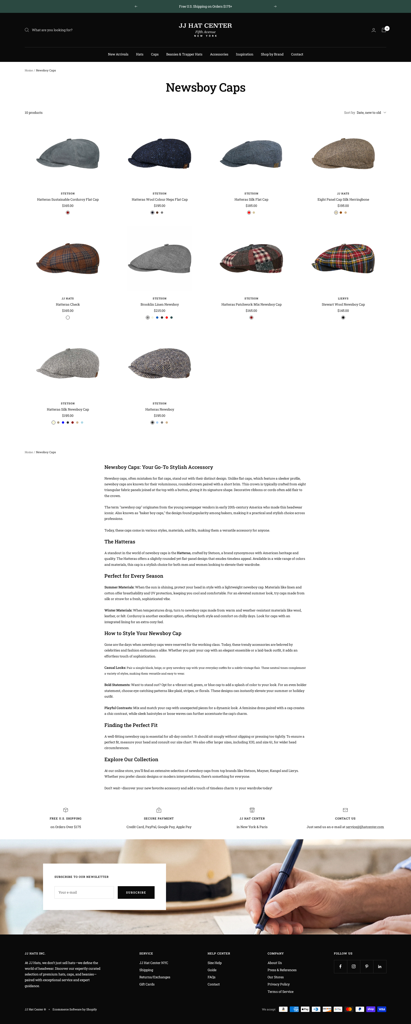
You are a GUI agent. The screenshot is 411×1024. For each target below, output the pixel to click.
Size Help (215, 962)
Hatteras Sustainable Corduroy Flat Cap (68, 199)
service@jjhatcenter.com (365, 827)
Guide (212, 970)
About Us (275, 962)
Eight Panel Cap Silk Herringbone (343, 199)
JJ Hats (343, 193)
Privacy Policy (279, 984)
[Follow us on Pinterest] (366, 966)
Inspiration (244, 54)
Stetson (68, 193)
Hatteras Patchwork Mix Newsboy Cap (251, 304)
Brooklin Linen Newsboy (160, 304)
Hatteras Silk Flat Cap (251, 199)
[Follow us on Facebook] (340, 966)
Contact (297, 54)
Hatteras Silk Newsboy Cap (68, 409)
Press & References (282, 970)
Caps (155, 54)
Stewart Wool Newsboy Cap (343, 304)
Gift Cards (147, 984)
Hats (139, 54)
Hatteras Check (68, 304)
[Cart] (384, 30)
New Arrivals (118, 54)
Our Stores (276, 977)
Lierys (343, 298)
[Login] (374, 30)
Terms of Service (281, 991)
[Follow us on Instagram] (353, 966)
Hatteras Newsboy (159, 409)
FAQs (211, 977)
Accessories (219, 54)
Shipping (146, 970)
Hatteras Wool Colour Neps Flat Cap (160, 199)
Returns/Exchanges (154, 977)
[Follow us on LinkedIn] (379, 966)
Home (29, 70)
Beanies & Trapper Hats (184, 54)
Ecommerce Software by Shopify (75, 1009)
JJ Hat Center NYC (153, 962)
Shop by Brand (272, 54)
